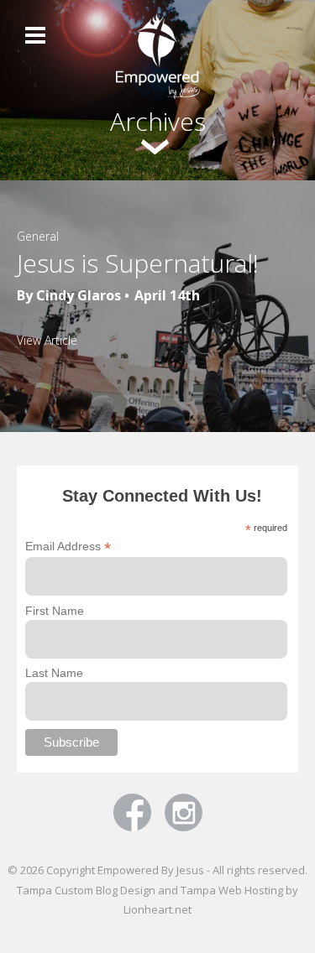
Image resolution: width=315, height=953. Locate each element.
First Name (54, 610)
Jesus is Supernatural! (138, 263)
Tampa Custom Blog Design (86, 890)
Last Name (54, 673)
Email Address (68, 547)
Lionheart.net (157, 909)
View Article (47, 340)
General (38, 236)
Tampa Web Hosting (232, 890)
